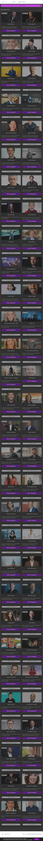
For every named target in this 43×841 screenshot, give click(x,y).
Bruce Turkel (11, 187)
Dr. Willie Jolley (32, 731)
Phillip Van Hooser (32, 514)
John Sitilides (32, 432)
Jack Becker (31, 242)
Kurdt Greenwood (32, 650)
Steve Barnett (32, 214)
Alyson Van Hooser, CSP (11, 323)
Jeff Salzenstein (31, 568)
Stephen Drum (32, 187)
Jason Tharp (11, 704)
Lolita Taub (11, 296)
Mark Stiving (31, 813)
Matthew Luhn (32, 595)
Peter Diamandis (11, 758)
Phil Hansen (32, 378)
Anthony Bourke (11, 432)
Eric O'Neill (11, 595)
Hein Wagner (11, 568)
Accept (36, 839)
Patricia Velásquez (11, 813)
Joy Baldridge (32, 541)
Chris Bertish (32, 24)
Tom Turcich (11, 160)
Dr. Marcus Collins (32, 704)
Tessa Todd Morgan (11, 133)
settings (30, 839)
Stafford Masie (11, 105)
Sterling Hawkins (32, 269)
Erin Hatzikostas (32, 486)
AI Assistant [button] (23, 1)
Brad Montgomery (11, 650)
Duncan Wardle (11, 269)
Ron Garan (11, 786)
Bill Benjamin (32, 758)
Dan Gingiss (11, 78)
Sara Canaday (11, 541)
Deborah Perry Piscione (32, 677)
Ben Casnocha (11, 731)
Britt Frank (11, 486)
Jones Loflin (11, 214)
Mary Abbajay (32, 405)
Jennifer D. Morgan (32, 786)
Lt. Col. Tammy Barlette (31, 350)
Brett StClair (11, 24)
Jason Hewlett (32, 133)
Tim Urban (32, 622)
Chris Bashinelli (11, 459)
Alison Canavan (11, 514)
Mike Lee (31, 323)
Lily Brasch (11, 622)
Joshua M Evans (32, 105)
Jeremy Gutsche (11, 677)
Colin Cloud (32, 51)
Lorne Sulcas (32, 160)
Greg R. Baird (32, 296)
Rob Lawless (31, 459)
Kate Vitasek (11, 350)
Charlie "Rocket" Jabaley (11, 378)
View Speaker (11, 31)
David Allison (32, 78)
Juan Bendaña (11, 405)
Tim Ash (11, 242)
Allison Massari (11, 51)
